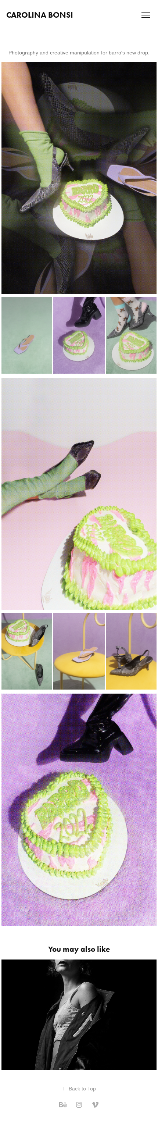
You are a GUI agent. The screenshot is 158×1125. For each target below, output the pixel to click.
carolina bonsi (39, 15)
